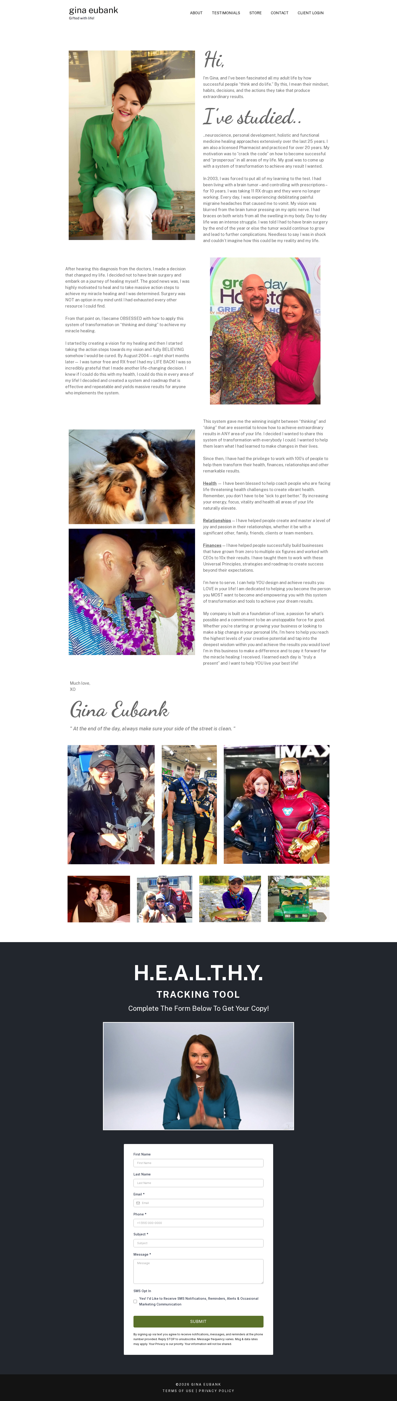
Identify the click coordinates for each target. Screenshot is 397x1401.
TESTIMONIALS (226, 13)
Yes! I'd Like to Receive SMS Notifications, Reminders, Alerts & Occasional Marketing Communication (198, 1301)
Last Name (142, 1174)
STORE (255, 13)
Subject (140, 1234)
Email (139, 1194)
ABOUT (196, 13)
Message (142, 1254)
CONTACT (280, 13)
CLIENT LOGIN (311, 13)
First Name (142, 1154)
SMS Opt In (142, 1291)
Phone (140, 1214)
